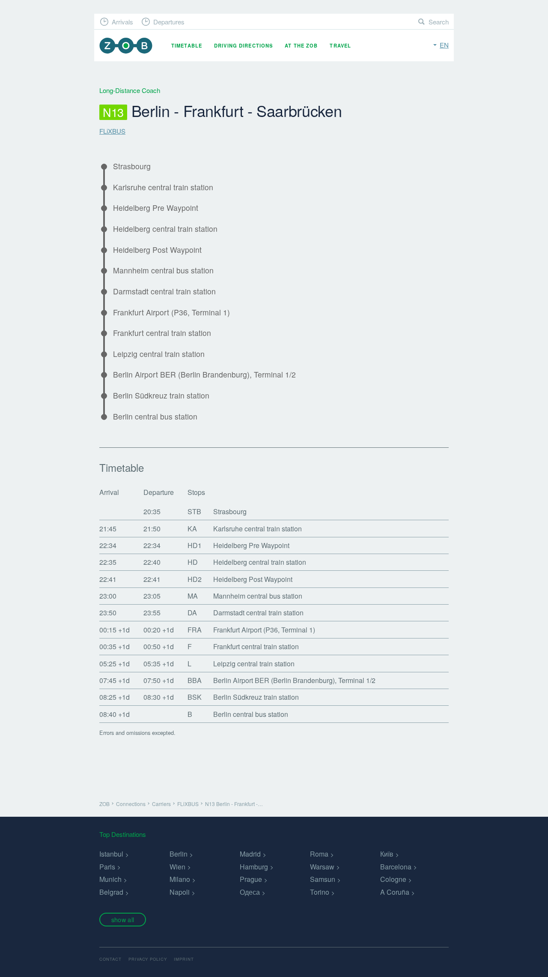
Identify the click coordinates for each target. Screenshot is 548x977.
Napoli (180, 892)
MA (193, 596)
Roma (319, 854)
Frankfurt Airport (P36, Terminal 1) (171, 312)
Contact (110, 959)
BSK (195, 697)
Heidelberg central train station (165, 229)
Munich (110, 879)
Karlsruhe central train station (163, 187)
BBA (195, 680)
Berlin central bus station (155, 416)
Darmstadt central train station (164, 291)
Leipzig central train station (159, 354)
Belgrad (111, 892)
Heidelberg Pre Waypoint (155, 208)
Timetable (186, 45)
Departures (169, 21)
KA (192, 528)
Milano (180, 879)
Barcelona (395, 867)
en (444, 44)
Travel (340, 45)
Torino (319, 892)
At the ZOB (301, 45)
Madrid (250, 854)
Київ (386, 854)
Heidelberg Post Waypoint (157, 250)
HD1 (195, 545)
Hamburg (254, 867)
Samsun (322, 879)
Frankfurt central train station (162, 333)
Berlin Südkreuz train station (161, 395)
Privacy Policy (147, 959)
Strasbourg (132, 166)
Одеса (250, 892)
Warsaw (322, 867)
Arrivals (122, 21)
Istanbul (111, 854)
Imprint (184, 959)
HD (193, 562)
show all (122, 919)
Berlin (179, 854)
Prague (251, 879)
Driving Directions (243, 45)
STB (194, 511)
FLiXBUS (112, 130)
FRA (195, 630)
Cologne (393, 879)
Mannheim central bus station (163, 270)
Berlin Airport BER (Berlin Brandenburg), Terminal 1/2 (204, 374)
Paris (107, 867)
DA (192, 612)
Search (439, 21)
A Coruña (394, 892)
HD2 (195, 579)
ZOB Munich (125, 45)
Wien (177, 867)
